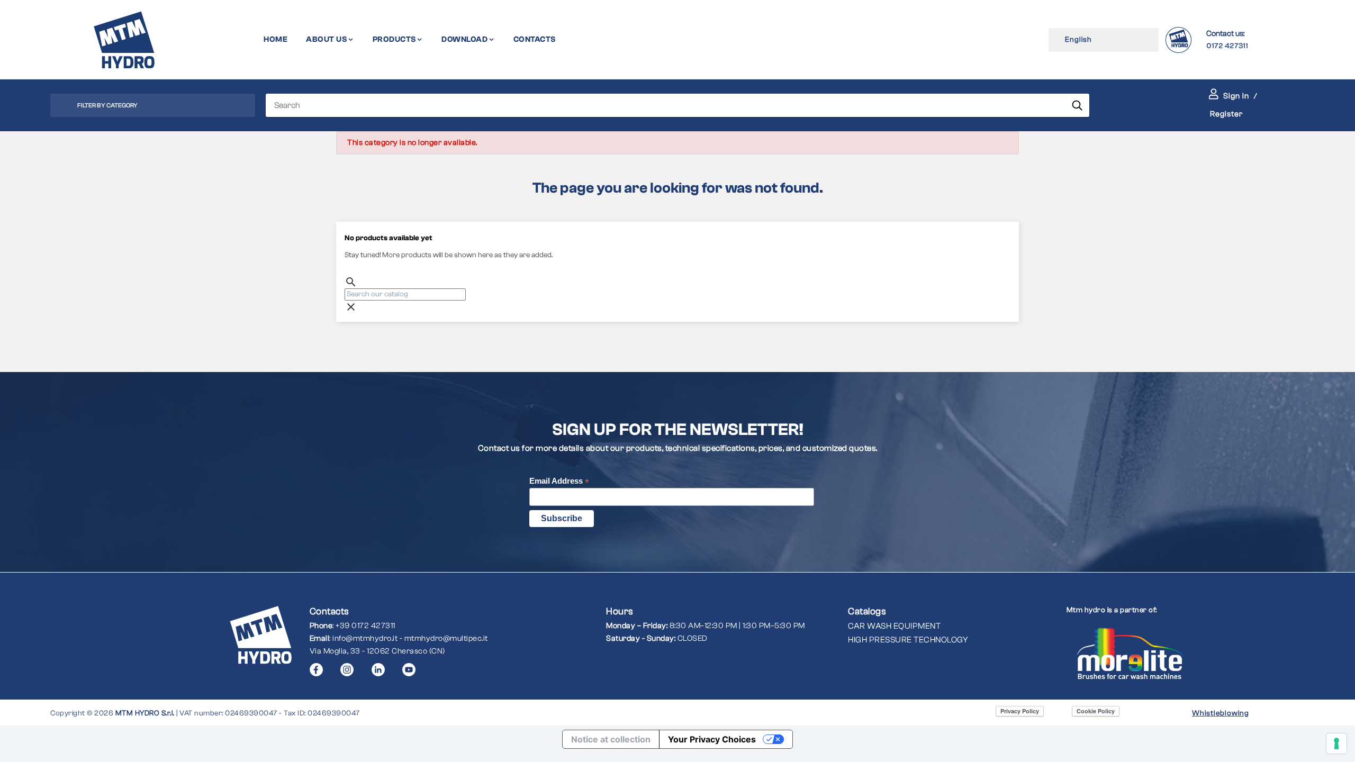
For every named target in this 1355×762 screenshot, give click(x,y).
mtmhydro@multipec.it (446, 638)
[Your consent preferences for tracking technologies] (1336, 743)
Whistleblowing (1220, 713)
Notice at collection (611, 739)
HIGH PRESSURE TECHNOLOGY (908, 640)
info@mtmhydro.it (365, 638)
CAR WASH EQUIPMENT (894, 626)
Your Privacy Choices (712, 739)
